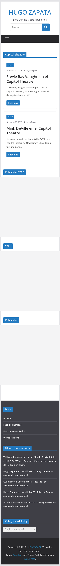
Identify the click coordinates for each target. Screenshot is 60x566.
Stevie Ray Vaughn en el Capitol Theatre (27, 79)
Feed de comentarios (14, 431)
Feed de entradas (12, 424)
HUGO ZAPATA (30, 12)
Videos (10, 65)
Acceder (7, 418)
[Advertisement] (30, 207)
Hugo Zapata (31, 70)
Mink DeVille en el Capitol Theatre (28, 130)
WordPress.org (11, 437)
